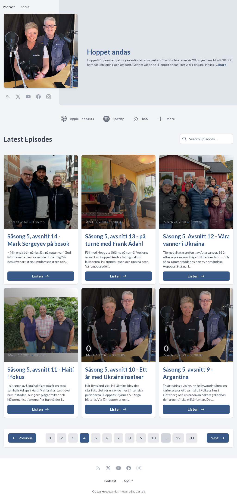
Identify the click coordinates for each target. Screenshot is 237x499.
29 (178, 438)
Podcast (9, 7)
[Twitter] (18, 96)
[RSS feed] (8, 96)
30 (192, 438)
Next (214, 438)
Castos (140, 491)
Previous (25, 438)
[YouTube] (28, 96)
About (25, 7)
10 (153, 438)
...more (220, 65)
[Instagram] (48, 96)
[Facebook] (38, 96)
